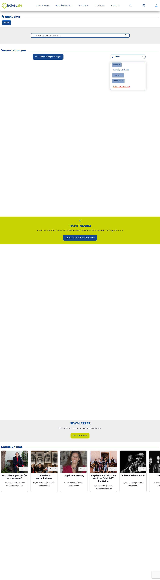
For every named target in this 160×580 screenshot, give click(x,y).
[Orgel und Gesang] (73, 464)
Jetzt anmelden (80, 435)
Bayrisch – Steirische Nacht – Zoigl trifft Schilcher (103, 478)
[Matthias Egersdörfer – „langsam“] (14, 464)
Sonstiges (117, 81)
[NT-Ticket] (12, 6)
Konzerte (117, 75)
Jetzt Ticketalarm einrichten (80, 237)
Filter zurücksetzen (121, 87)
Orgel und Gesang (74, 475)
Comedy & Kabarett (121, 70)
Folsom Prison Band (133, 475)
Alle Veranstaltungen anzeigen (48, 57)
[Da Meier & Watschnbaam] (44, 464)
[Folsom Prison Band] (133, 464)
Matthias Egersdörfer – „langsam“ (14, 477)
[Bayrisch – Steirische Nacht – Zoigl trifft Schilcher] (103, 464)
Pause (6, 23)
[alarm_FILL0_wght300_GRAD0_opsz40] (80, 221)
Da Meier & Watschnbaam (44, 477)
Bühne (115, 64)
